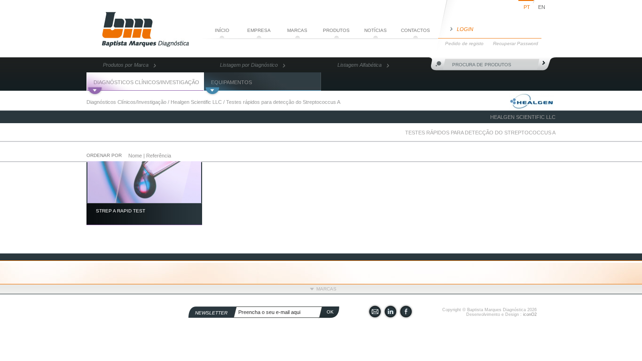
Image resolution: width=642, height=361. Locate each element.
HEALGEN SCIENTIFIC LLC (523, 117)
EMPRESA (259, 30)
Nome (135, 155)
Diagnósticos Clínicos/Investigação (126, 102)
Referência (158, 155)
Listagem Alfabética (359, 65)
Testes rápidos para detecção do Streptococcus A (283, 102)
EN (541, 7)
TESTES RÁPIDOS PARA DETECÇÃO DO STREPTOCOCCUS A (480, 132)
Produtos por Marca (126, 65)
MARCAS (297, 30)
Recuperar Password (515, 43)
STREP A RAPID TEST (120, 210)
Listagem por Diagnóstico (249, 65)
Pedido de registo (464, 43)
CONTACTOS (415, 30)
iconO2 (530, 314)
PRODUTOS (336, 30)
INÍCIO (222, 30)
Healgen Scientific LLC (196, 102)
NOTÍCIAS (375, 30)
